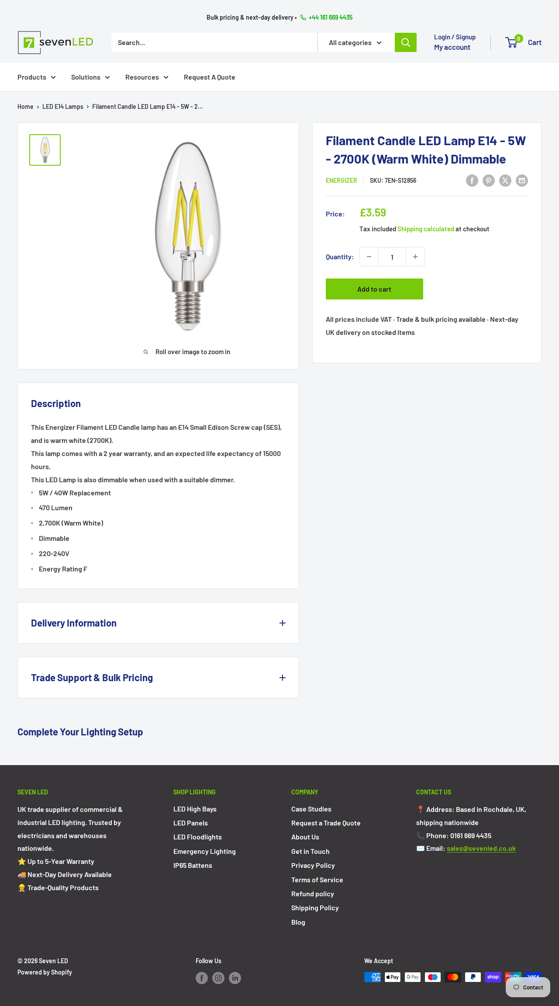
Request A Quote (209, 76)
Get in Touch (310, 851)
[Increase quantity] (415, 256)
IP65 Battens (192, 865)
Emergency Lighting (204, 851)
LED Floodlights (197, 836)
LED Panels (190, 822)
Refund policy (312, 893)
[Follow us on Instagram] (218, 978)
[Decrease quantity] (369, 256)
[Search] (406, 42)
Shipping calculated (425, 229)
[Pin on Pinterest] (489, 180)
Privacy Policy (313, 865)
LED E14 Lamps (62, 106)
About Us (305, 836)
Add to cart (374, 289)
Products (31, 76)
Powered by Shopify (44, 972)
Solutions (85, 76)
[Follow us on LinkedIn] (235, 978)
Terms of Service (317, 879)
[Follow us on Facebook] (202, 978)
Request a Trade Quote (326, 822)
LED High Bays (195, 808)
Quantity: (340, 257)
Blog (298, 922)
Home (25, 106)
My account (452, 46)
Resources (142, 76)
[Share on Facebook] (472, 180)
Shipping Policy (315, 907)
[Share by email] (522, 180)
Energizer (341, 180)
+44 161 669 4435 (330, 17)
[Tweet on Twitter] (505, 180)
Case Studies (311, 808)
